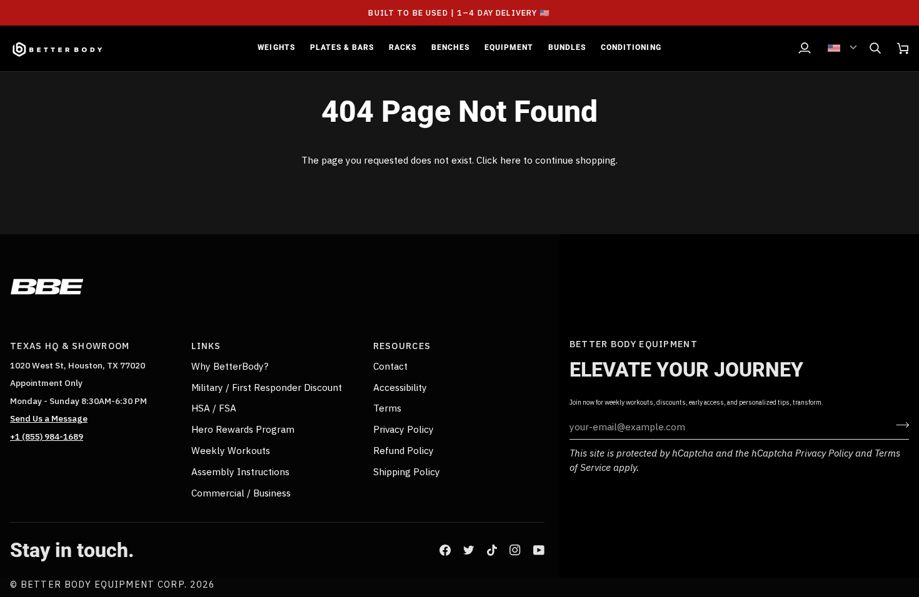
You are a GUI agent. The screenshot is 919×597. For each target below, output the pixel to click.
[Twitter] (469, 550)
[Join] (898, 425)
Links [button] (206, 346)
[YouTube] (539, 550)
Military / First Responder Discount (266, 387)
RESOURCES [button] (402, 346)
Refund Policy (403, 450)
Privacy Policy (824, 453)
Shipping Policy (406, 471)
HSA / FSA (213, 408)
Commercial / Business (241, 492)
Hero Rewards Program (242, 429)
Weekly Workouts (230, 450)
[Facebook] (445, 550)
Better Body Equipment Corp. (105, 584)
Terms (387, 408)
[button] (276, 48)
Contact (390, 366)
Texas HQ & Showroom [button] (69, 346)
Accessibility (400, 387)
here (510, 160)
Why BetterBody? (229, 366)
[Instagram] (515, 550)
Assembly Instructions (240, 471)
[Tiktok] (492, 550)
